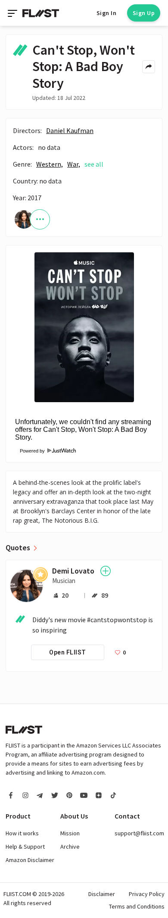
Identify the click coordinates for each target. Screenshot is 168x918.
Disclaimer (101, 894)
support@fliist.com (139, 833)
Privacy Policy (147, 894)
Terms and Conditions (137, 906)
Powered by (29, 450)
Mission (70, 833)
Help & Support (25, 846)
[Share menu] (148, 66)
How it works (22, 833)
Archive (70, 846)
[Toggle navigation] (13, 13)
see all (93, 164)
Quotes (18, 547)
